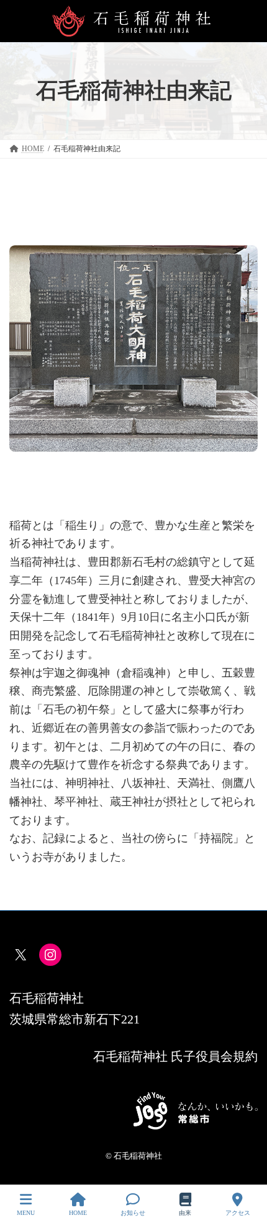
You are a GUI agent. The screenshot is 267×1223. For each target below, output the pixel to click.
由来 (185, 1212)
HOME (78, 1212)
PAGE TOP (246, 1166)
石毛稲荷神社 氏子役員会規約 (175, 1056)
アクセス (237, 1212)
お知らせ (132, 1212)
